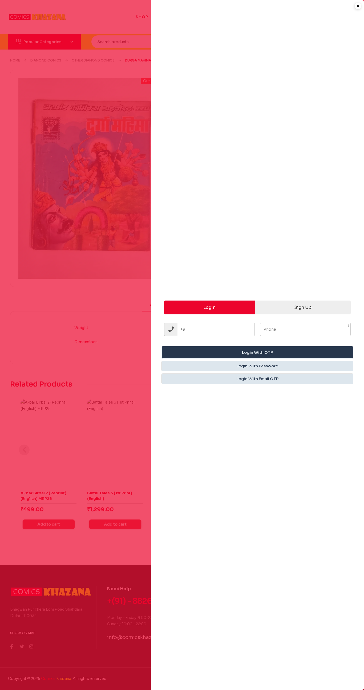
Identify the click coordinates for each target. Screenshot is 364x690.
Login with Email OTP (257, 378)
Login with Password (257, 365)
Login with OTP (257, 352)
